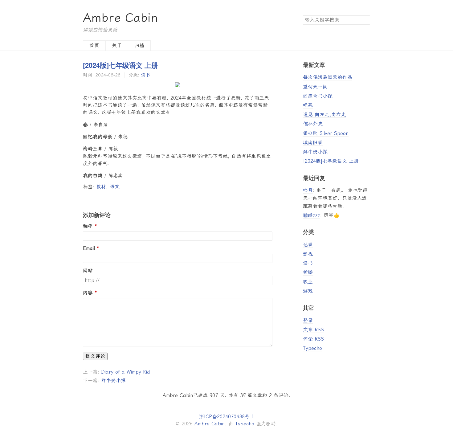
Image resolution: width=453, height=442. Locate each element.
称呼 (88, 226)
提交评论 (95, 356)
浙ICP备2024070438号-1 (226, 416)
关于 (117, 45)
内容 (88, 293)
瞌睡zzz (311, 215)
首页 (94, 45)
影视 (308, 254)
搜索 (365, 19)
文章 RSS (313, 330)
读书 (145, 75)
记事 (308, 245)
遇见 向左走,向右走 (324, 114)
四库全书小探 (318, 96)
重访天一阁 (315, 87)
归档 (139, 45)
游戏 (308, 291)
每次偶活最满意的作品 (327, 77)
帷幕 (308, 105)
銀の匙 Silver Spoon (326, 133)
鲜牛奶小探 (113, 380)
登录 (308, 320)
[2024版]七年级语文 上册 (120, 65)
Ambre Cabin (120, 17)
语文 (115, 187)
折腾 (308, 272)
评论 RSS (313, 339)
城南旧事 (313, 142)
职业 (308, 282)
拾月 (308, 190)
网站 (88, 270)
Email (89, 248)
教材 (101, 187)
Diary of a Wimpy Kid (125, 372)
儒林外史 (313, 124)
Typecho (312, 348)
